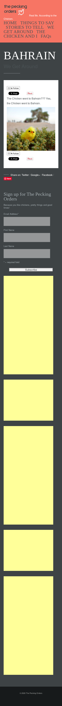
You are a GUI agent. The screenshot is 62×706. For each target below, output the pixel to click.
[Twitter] (22, 700)
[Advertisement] (28, 325)
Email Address (11, 213)
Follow (15, 88)
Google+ (35, 174)
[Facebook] (27, 700)
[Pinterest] (31, 700)
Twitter (25, 174)
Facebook (47, 174)
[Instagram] (35, 700)
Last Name (9, 246)
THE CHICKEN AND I (24, 34)
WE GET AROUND (29, 29)
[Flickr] (39, 700)
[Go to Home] (16, 14)
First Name (9, 230)
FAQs (46, 36)
